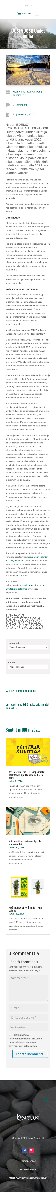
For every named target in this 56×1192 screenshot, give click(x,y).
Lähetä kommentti (30, 1054)
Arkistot (12, 662)
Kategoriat (13, 643)
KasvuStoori (34, 91)
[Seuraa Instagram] (31, 1150)
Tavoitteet (18, 95)
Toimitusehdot (28, 1160)
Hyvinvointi (19, 91)
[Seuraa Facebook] (24, 1150)
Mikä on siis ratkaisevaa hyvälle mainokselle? (25, 842)
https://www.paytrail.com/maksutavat (28, 1177)
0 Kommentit (20, 105)
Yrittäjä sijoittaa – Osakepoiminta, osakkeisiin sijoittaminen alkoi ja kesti (27, 775)
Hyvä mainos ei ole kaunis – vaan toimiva (25, 909)
